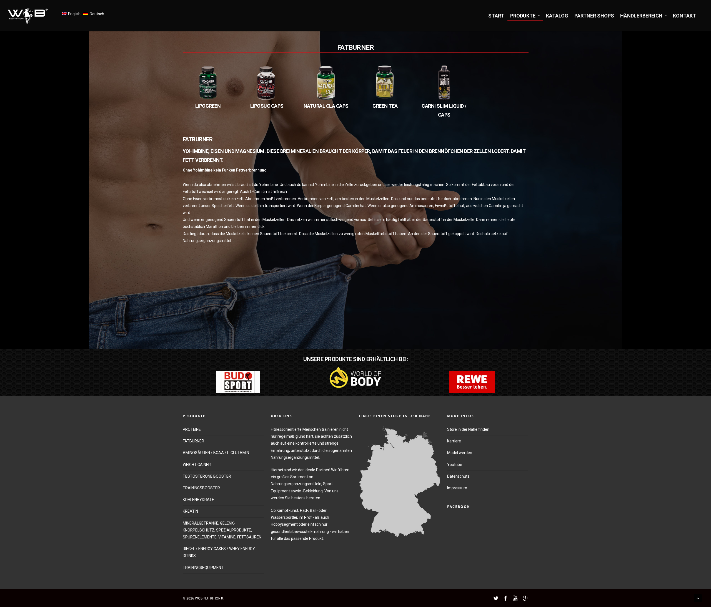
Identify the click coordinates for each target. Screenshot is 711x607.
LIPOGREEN (208, 106)
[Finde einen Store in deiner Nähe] (399, 540)
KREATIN (190, 511)
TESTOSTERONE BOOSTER (207, 476)
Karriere (454, 441)
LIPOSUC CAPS (267, 106)
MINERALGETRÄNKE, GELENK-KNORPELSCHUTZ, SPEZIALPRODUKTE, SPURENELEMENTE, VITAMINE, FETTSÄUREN (222, 530)
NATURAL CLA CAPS (326, 106)
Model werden (459, 452)
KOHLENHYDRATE (198, 499)
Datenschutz (458, 476)
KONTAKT (684, 16)
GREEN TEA (385, 106)
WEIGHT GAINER (197, 464)
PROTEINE (192, 429)
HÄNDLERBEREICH (641, 16)
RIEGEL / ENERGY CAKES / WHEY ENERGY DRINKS (219, 552)
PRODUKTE (522, 16)
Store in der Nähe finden (468, 429)
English (74, 14)
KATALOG (557, 16)
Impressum (457, 488)
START (496, 16)
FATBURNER (355, 47)
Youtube (454, 464)
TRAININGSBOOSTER (201, 488)
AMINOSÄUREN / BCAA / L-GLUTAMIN (216, 452)
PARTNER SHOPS (594, 16)
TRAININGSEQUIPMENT (203, 567)
